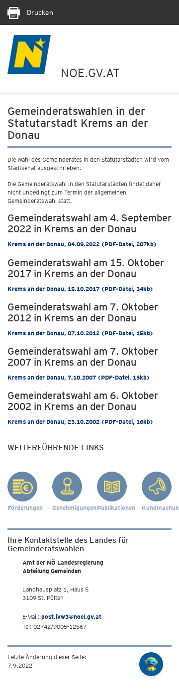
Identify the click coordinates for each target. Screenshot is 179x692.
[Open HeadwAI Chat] (151, 664)
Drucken (39, 12)
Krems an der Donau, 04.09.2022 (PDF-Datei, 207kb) (82, 244)
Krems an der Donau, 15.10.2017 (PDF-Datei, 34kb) (80, 289)
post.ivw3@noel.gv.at (71, 616)
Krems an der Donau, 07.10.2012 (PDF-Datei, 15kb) (80, 333)
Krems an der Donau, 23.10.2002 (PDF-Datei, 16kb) (80, 421)
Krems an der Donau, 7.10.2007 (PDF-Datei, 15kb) (78, 377)
